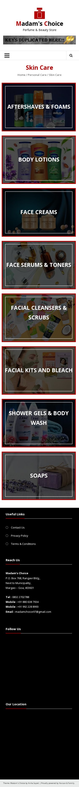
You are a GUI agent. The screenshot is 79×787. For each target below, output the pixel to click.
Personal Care (37, 75)
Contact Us (18, 527)
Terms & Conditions (23, 544)
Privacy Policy (19, 536)
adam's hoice (39, 23)
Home (21, 75)
